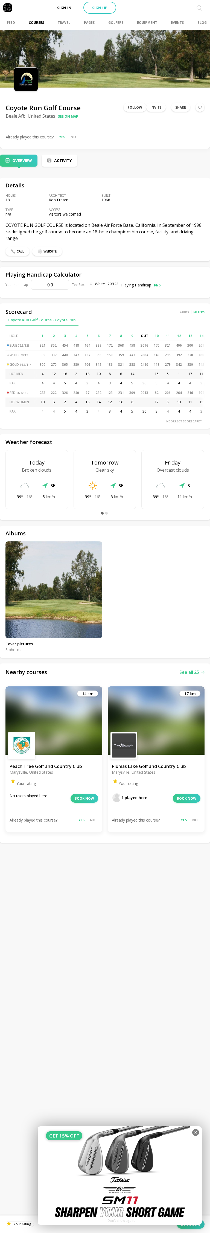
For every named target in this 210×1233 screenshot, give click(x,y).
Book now (84, 798)
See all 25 (189, 672)
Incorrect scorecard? (183, 421)
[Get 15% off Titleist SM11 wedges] (120, 1175)
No (73, 137)
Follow (135, 107)
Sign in (64, 7)
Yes (62, 137)
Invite (156, 107)
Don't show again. (121, 1220)
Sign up (99, 7)
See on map (68, 116)
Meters (199, 312)
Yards (184, 312)
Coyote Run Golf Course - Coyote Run (42, 319)
